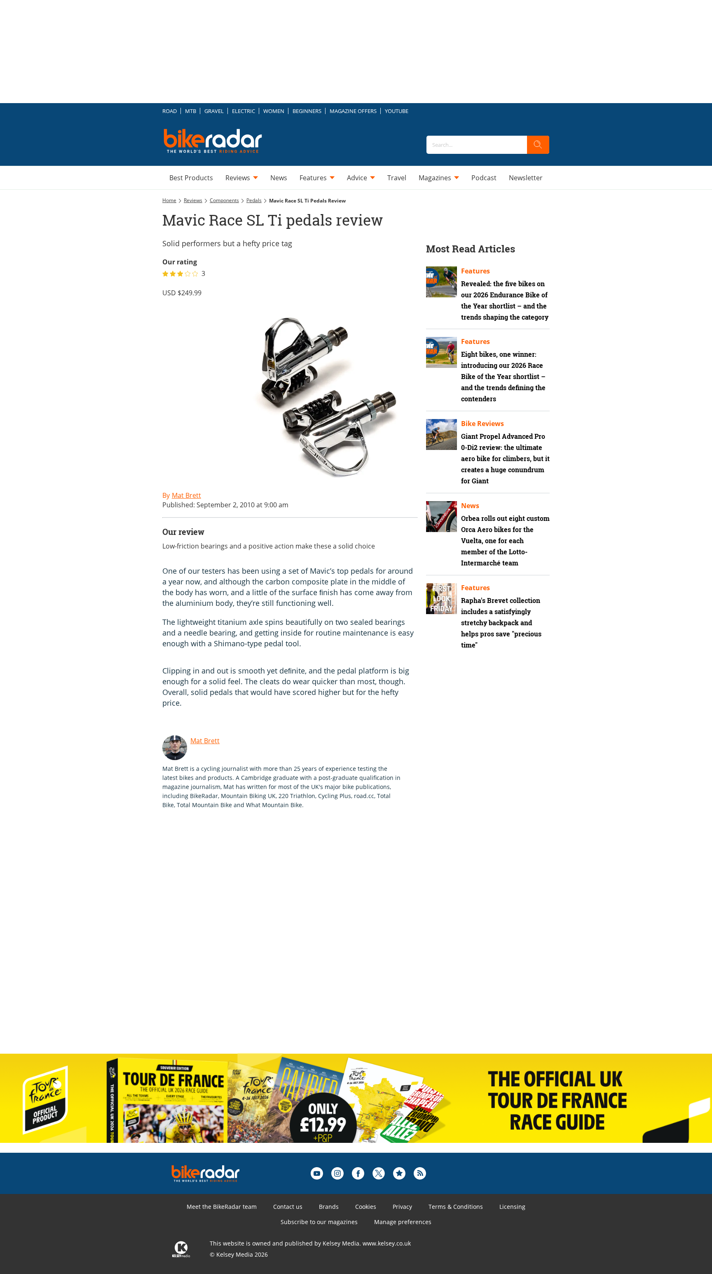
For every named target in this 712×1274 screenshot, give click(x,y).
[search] (538, 145)
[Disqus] (298, 940)
